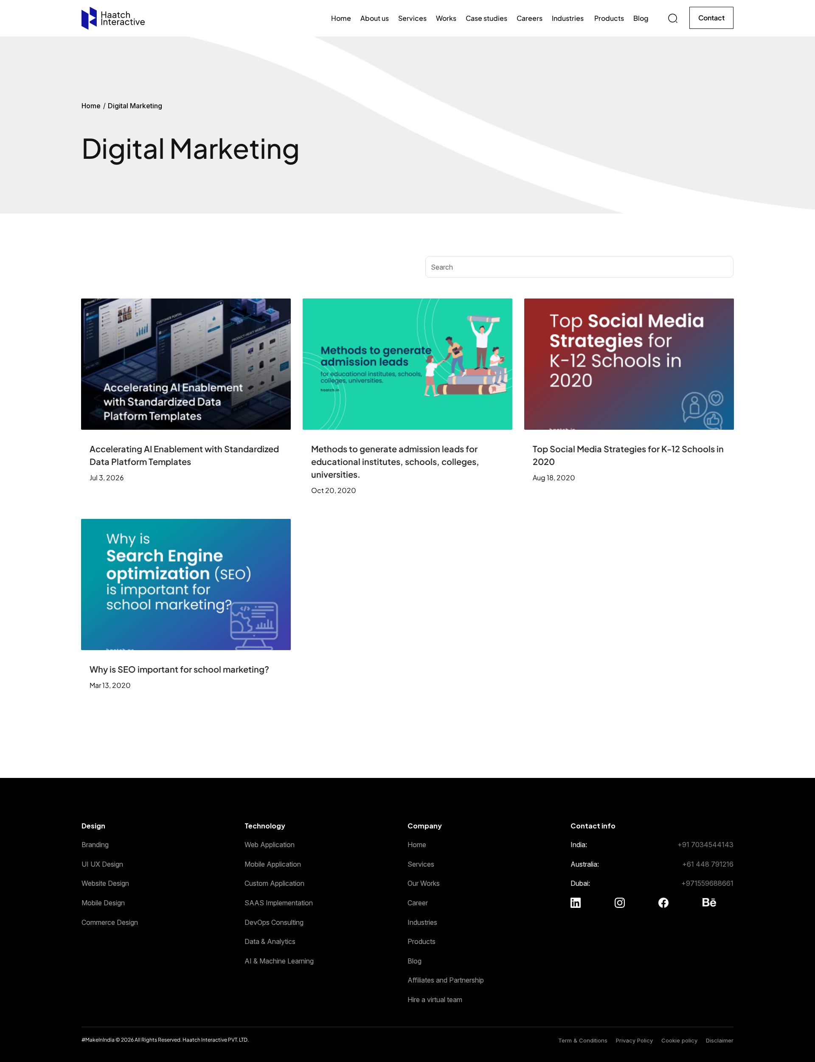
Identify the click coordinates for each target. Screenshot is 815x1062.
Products (609, 18)
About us (374, 18)
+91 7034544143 (705, 844)
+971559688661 (707, 883)
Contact (711, 17)
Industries (568, 18)
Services (412, 18)
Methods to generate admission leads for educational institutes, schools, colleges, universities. (395, 461)
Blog (641, 18)
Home (341, 18)
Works (446, 18)
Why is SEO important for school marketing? (179, 669)
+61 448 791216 (708, 864)
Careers (529, 18)
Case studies (486, 18)
